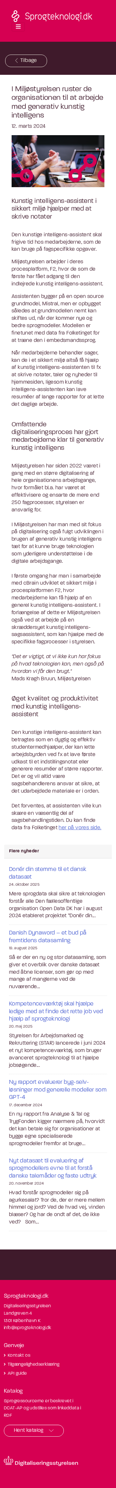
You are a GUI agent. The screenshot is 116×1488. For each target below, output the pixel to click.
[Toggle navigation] (18, 27)
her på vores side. (80, 828)
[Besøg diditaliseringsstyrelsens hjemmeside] (41, 1461)
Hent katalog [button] (29, 1430)
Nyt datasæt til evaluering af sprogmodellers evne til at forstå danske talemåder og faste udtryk (53, 1168)
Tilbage (28, 60)
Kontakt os (19, 1355)
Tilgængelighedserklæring (34, 1364)
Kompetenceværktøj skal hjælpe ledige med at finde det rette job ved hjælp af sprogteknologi (56, 1011)
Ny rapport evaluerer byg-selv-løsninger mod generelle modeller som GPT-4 (58, 1090)
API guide (17, 1373)
